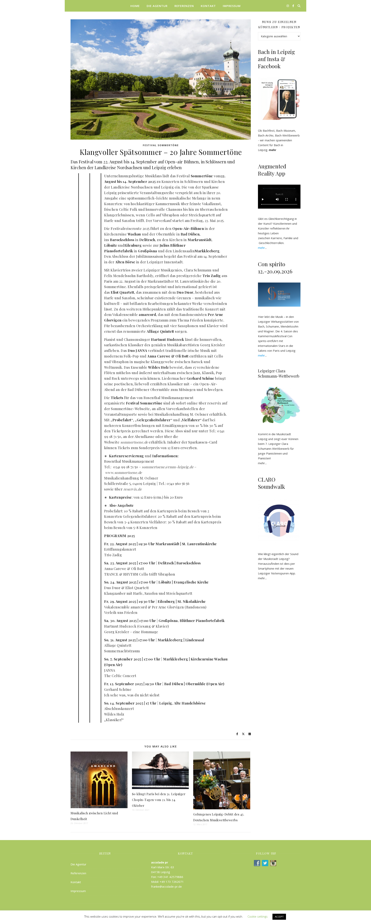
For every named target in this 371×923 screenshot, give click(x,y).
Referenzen (184, 6)
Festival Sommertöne (161, 145)
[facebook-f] (293, 6)
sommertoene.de (134, 442)
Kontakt (208, 6)
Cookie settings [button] (258, 916)
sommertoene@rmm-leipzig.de (167, 467)
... (262, 248)
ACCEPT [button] (279, 916)
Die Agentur (157, 6)
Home (135, 6)
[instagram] (288, 6)
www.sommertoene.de (123, 472)
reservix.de (132, 489)
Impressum (232, 6)
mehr (261, 463)
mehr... (262, 578)
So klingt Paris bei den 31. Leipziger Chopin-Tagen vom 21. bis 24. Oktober (159, 800)
